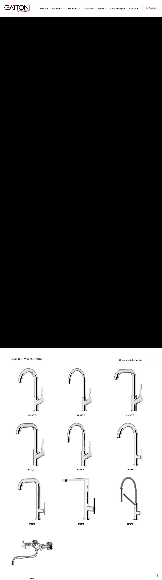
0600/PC (32, 415)
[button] (32, 390)
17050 (31, 578)
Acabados (89, 8)
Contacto (134, 8)
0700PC (130, 469)
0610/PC (130, 415)
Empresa (44, 8)
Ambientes (57, 8)
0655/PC (81, 469)
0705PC (32, 524)
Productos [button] (73, 8)
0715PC (130, 524)
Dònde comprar (117, 8)
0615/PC (32, 469)
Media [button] (101, 8)
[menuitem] (44, 8)
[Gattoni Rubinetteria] (17, 8)
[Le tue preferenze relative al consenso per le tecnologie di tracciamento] (157, 575)
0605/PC (81, 415)
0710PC (81, 524)
